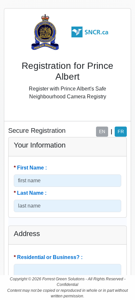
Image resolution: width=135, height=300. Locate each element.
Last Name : (31, 193)
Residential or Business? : (49, 257)
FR (121, 131)
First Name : (31, 167)
